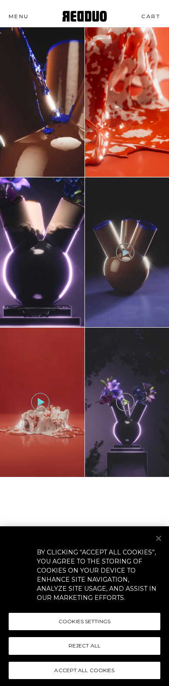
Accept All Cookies (84, 670)
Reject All (84, 645)
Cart (153, 16)
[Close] (158, 538)
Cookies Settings (84, 621)
